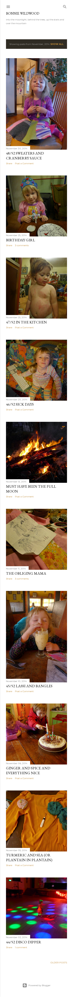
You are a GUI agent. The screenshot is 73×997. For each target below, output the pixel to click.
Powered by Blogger (39, 985)
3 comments (22, 245)
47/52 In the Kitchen (26, 322)
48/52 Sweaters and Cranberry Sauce (25, 155)
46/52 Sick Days (20, 404)
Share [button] (9, 163)
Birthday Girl (20, 240)
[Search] (65, 6)
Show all (57, 44)
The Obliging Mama (26, 573)
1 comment (21, 947)
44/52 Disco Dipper (23, 942)
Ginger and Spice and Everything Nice (28, 770)
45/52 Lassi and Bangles (29, 685)
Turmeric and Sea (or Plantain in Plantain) (29, 857)
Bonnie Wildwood (22, 13)
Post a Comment (24, 163)
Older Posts (58, 962)
